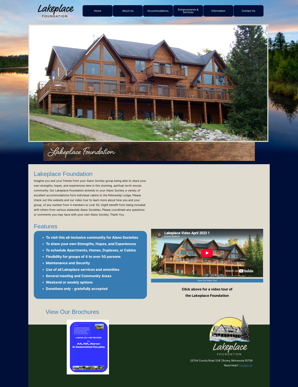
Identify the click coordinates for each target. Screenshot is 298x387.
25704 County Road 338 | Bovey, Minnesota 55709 (221, 360)
